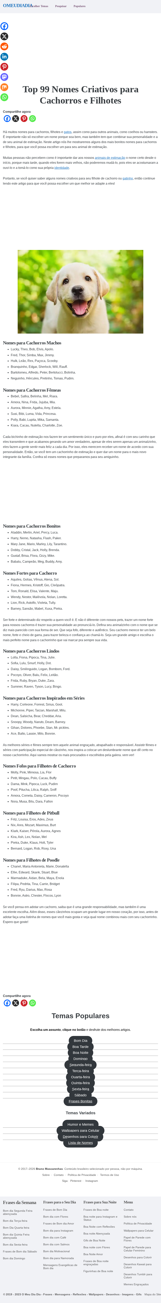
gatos (67, 132)
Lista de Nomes (80, 1143)
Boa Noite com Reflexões (99, 1226)
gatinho (128, 178)
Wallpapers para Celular (80, 1131)
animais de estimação (110, 157)
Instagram (91, 1180)
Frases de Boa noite (96, 1209)
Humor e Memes (81, 1124)
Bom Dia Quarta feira (16, 1227)
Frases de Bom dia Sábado (20, 1251)
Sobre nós (130, 1216)
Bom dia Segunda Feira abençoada (17, 1212)
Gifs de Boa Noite (94, 1240)
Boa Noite (80, 1053)
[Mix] (4, 90)
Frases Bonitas (80, 1101)
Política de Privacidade (82, 1174)
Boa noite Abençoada (96, 1233)
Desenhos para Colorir (80, 1137)
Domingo (80, 1059)
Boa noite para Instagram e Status (100, 1218)
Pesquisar (61, 6)
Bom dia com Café (54, 1237)
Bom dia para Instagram (58, 1230)
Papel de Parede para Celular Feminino (137, 1249)
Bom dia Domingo (14, 1258)
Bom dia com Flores (55, 1216)
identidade (61, 167)
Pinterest (75, 1180)
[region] (80, 46)
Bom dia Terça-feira (15, 1220)
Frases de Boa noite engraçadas (96, 1263)
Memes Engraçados (136, 1284)
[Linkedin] (4, 60)
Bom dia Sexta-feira (15, 1244)
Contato (59, 1174)
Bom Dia (80, 1041)
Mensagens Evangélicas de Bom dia (60, 1267)
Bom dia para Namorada (58, 1258)
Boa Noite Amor (93, 1254)
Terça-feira (80, 1071)
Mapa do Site (153, 1294)
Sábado (80, 1095)
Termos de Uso (109, 1174)
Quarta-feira (80, 1077)
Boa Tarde (80, 1047)
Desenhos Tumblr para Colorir (138, 1276)
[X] (15, 119)
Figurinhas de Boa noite (98, 1271)
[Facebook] (7, 119)
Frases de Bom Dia (55, 1209)
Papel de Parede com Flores (137, 1239)
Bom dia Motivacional (56, 1251)
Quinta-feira (80, 1083)
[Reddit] (4, 49)
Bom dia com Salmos (56, 1244)
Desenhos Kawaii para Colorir (138, 1266)
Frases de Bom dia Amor (58, 1223)
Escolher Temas (39, 6)
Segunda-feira (81, 1065)
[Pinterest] (24, 119)
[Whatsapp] (32, 119)
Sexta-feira (80, 1089)
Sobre (46, 1174)
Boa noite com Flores (96, 1247)
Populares (79, 6)
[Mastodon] (4, 80)
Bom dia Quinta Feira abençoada (16, 1236)
